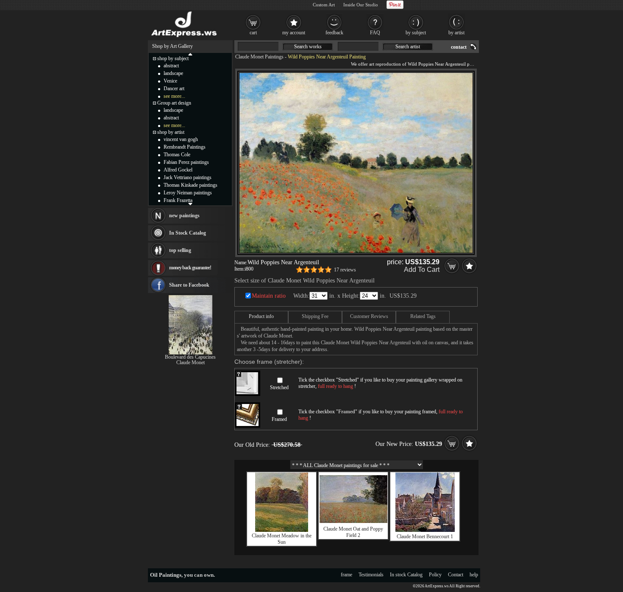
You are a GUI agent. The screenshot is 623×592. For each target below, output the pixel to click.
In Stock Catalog (187, 233)
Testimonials (371, 575)
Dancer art (174, 88)
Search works (308, 47)
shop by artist (170, 132)
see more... (174, 96)
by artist (456, 33)
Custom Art (324, 4)
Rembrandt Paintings (185, 147)
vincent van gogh (181, 139)
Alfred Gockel (178, 170)
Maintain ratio (269, 296)
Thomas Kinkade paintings (190, 185)
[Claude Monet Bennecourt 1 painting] (425, 530)
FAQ (375, 33)
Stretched (279, 387)
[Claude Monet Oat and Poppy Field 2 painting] (353, 521)
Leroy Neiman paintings (188, 193)
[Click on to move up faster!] (190, 54)
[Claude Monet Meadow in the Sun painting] (281, 530)
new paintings (184, 216)
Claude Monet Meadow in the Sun (282, 539)
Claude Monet (190, 362)
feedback (334, 33)
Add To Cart (421, 269)
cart (253, 33)
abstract (171, 66)
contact (459, 47)
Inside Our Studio (360, 4)
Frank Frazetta (178, 200)
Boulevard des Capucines (190, 357)
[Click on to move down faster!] (190, 204)
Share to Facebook (189, 285)
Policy (435, 575)
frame (346, 575)
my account (293, 33)
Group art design (174, 103)
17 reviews (345, 270)
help (474, 575)
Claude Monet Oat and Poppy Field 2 (353, 532)
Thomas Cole (177, 155)
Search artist (407, 47)
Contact (455, 575)
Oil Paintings (165, 575)
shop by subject (173, 58)
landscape (173, 73)
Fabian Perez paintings (186, 162)
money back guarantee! (190, 268)
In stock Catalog (406, 575)
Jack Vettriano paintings (187, 177)
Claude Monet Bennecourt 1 (425, 536)
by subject (416, 33)
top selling (180, 250)
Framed (279, 419)
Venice (170, 81)
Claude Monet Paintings (259, 57)
